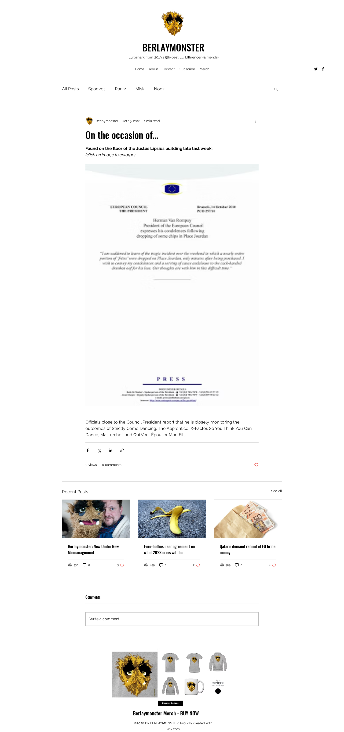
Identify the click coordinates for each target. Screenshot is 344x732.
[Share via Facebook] (87, 450)
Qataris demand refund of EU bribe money (247, 549)
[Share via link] (122, 450)
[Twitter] (316, 69)
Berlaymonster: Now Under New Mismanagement (93, 549)
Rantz (120, 88)
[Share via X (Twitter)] (99, 450)
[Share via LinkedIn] (110, 450)
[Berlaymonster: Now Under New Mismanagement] (96, 519)
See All (276, 491)
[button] (276, 89)
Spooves (97, 88)
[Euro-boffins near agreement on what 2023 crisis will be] (172, 519)
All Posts (70, 88)
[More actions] (256, 121)
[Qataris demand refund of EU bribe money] (248, 519)
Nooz (159, 88)
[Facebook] (323, 69)
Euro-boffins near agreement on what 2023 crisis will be (169, 549)
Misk (140, 88)
